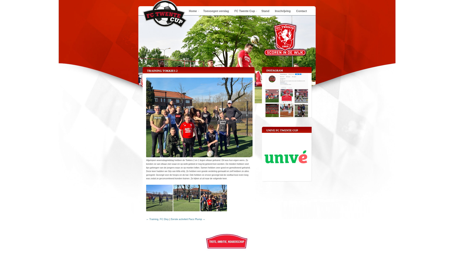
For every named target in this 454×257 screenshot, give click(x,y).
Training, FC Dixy (157, 219)
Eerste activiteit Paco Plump (188, 219)
